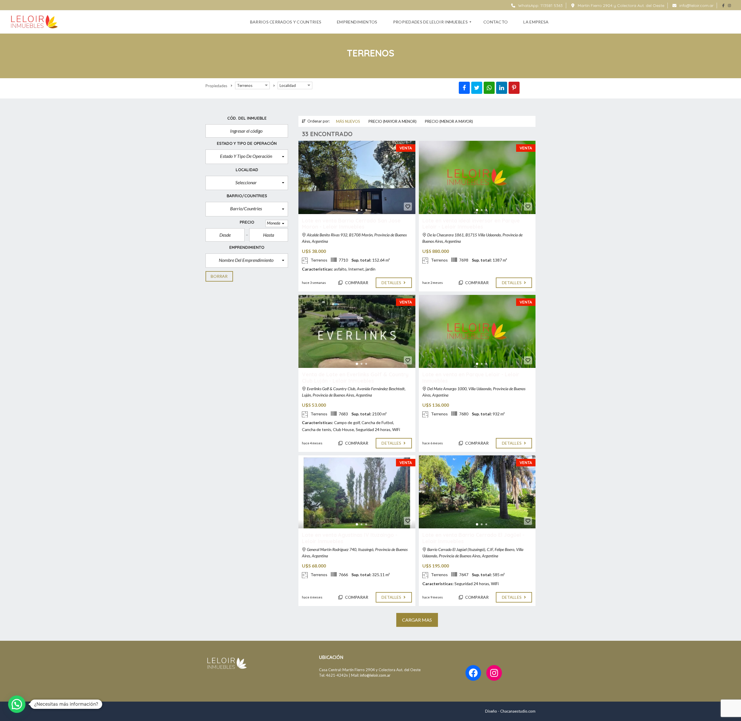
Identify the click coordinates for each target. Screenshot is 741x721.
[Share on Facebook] (464, 88)
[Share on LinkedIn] (501, 88)
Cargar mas (417, 620)
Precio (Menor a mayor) (449, 121)
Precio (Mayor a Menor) (392, 121)
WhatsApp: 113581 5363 (540, 5)
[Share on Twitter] (476, 88)
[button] (247, 156)
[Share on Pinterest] (514, 88)
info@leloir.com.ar (696, 5)
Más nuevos (348, 121)
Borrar (219, 276)
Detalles (391, 282)
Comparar (356, 282)
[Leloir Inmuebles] (34, 22)
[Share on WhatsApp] (489, 88)
